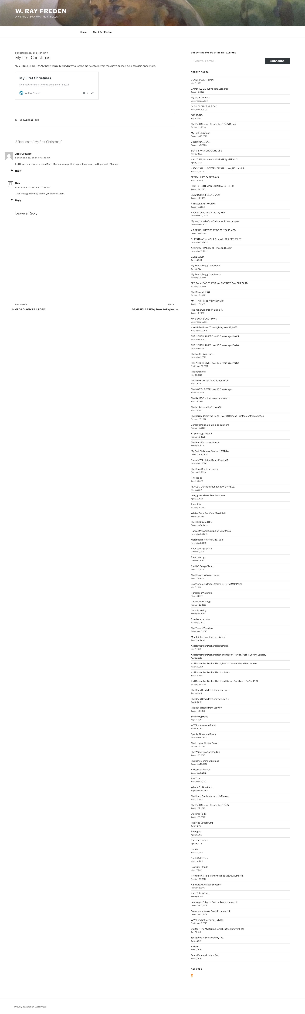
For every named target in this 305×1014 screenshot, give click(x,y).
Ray (45, 53)
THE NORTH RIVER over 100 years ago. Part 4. (215, 345)
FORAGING (197, 115)
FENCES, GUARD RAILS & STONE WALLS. (213, 486)
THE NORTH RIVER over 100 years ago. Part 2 (215, 362)
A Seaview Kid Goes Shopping (206, 884)
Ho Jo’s (194, 849)
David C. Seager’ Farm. (202, 566)
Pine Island (196, 477)
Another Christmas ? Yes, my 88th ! (208, 212)
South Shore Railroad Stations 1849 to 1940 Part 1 (216, 583)
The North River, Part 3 (202, 354)
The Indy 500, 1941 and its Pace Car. (209, 380)
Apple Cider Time (199, 858)
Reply (18, 170)
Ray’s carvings (198, 557)
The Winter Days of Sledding (205, 752)
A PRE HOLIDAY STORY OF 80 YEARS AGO (213, 230)
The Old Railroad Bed (201, 522)
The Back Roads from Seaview (206, 707)
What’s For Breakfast (201, 787)
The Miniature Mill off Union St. (206, 407)
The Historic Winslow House (205, 575)
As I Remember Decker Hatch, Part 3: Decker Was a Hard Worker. (224, 663)
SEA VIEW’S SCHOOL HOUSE (206, 150)
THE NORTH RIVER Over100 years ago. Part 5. (215, 336)
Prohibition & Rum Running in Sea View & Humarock (217, 875)
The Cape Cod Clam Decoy (204, 469)
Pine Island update (200, 619)
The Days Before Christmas (205, 760)
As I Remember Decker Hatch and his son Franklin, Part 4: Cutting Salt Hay (228, 654)
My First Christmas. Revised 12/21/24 (210, 451)
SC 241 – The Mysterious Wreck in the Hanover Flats (217, 928)
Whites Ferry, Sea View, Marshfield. (208, 513)
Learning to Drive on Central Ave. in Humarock (214, 902)
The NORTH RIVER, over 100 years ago (211, 389)
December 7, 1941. (200, 141)
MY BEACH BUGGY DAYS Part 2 (207, 301)
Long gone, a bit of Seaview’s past (208, 495)
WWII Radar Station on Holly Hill (207, 920)
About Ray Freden (102, 32)
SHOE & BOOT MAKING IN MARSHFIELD (212, 186)
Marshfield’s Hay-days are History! (208, 637)
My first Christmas (200, 97)
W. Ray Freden (41, 11)
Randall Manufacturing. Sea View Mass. (211, 531)
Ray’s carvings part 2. (201, 548)
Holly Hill (195, 946)
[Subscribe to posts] (192, 975)
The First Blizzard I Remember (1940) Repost (213, 124)
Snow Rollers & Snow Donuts (205, 194)
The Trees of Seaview (202, 628)
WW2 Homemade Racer (203, 725)
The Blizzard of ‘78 (200, 292)
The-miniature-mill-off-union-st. (207, 309)
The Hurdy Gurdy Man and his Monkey (210, 796)
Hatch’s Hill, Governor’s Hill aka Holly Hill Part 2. (214, 159)
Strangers (196, 831)
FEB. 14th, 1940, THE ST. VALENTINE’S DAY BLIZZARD (219, 283)
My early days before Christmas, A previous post (215, 221)
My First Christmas (200, 133)
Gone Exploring (198, 610)
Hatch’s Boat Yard (200, 893)
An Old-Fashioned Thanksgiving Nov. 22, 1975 (214, 327)
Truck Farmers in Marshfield (205, 955)
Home (83, 32)
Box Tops (195, 778)
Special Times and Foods (203, 734)
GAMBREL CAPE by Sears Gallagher (209, 88)
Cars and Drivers (199, 840)
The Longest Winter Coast (204, 743)
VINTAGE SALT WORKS (203, 203)
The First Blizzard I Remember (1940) (210, 805)
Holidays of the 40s (200, 769)
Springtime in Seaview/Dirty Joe (207, 937)
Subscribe (277, 61)
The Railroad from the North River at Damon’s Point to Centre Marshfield (227, 415)
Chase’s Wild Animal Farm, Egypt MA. (210, 460)
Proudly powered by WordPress (30, 1006)
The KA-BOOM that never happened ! (210, 398)
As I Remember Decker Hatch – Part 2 (210, 672)
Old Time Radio (199, 813)
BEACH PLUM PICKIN (202, 79)
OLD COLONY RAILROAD (204, 106)
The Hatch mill (198, 371)
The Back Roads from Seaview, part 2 (210, 699)
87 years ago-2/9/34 (201, 433)
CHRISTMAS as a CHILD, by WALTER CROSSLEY (216, 239)
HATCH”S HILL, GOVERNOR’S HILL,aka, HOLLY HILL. (218, 168)
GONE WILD (197, 256)
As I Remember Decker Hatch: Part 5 (210, 645)
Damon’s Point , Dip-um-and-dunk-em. (210, 424)
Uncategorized (30, 120)
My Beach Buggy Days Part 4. (206, 265)
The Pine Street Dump (202, 822)
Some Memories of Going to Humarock (210, 911)
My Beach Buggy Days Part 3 (206, 274)
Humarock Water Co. (201, 592)
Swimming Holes (199, 716)
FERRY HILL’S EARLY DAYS (205, 177)
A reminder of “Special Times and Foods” (211, 247)
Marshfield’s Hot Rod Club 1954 (207, 539)
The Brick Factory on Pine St (205, 442)
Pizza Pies (196, 504)
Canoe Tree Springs (201, 601)
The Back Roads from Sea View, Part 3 (210, 690)
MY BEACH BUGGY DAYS (204, 318)
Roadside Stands (199, 867)
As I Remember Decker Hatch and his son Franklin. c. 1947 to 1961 (224, 681)
